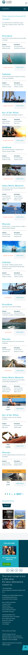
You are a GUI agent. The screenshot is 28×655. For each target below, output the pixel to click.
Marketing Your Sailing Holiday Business (12, 595)
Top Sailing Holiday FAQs (8, 614)
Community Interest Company (10, 599)
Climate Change (6, 606)
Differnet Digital (6, 644)
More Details (20, 67)
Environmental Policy (7, 608)
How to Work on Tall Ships (9, 602)
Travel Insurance (6, 622)
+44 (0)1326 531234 (7, 588)
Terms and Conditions (7, 620)
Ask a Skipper (5, 624)
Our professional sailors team (9, 597)
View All (6, 505)
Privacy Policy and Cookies (9, 609)
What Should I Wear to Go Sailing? (11, 616)
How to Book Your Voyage (8, 618)
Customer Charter (6, 604)
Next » (19, 494)
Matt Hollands (11, 643)
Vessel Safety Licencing (8, 611)
